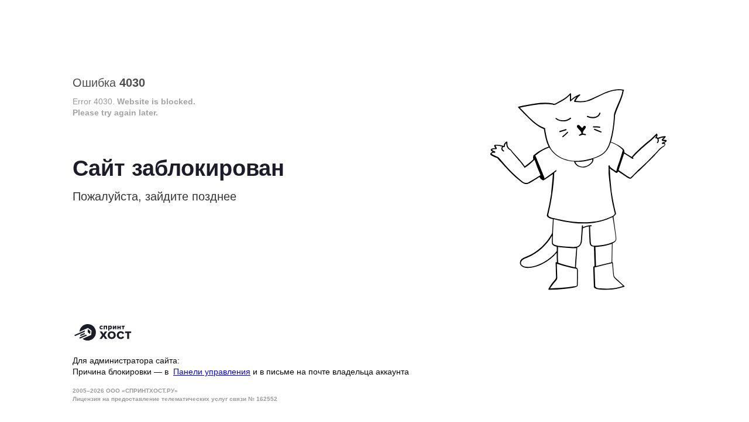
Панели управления (211, 371)
